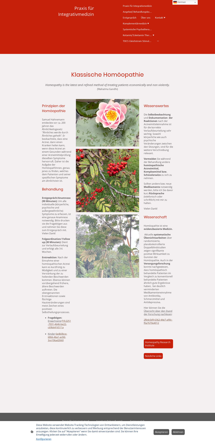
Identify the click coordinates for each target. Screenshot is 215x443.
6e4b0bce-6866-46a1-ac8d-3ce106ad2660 (57, 337)
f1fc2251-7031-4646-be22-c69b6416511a (59, 324)
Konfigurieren (43, 439)
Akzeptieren (161, 432)
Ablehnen (178, 432)
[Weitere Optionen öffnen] (158, 41)
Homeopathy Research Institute (157, 344)
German (181, 2)
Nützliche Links (153, 356)
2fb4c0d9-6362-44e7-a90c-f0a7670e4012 (158, 321)
